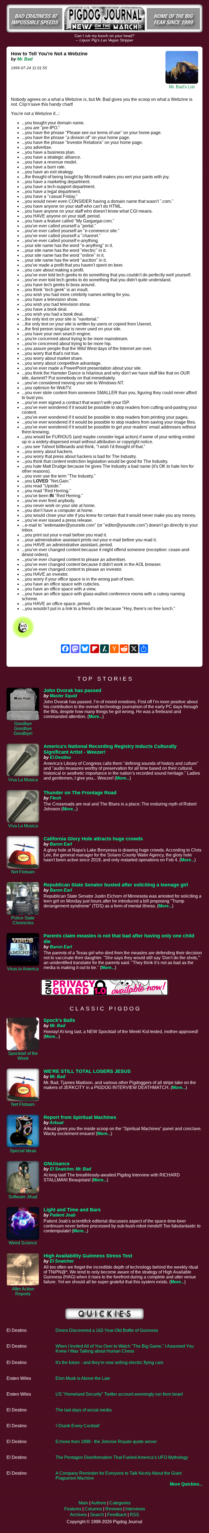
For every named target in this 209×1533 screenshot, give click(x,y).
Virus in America (23, 969)
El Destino (60, 757)
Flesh (55, 798)
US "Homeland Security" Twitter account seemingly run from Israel (119, 1394)
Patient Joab (63, 1215)
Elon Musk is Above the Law (83, 1378)
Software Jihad (22, 1196)
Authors (98, 1503)
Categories (120, 1503)
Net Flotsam (23, 872)
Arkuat (56, 1122)
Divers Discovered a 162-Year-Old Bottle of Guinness (107, 1330)
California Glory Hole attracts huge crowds (93, 838)
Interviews (135, 1509)
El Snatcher (62, 1261)
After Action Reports (23, 1291)
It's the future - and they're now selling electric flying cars (109, 1362)
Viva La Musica (23, 779)
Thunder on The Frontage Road (80, 792)
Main (83, 1503)
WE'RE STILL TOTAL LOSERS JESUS (87, 1071)
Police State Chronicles (23, 920)
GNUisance (57, 1163)
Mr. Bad (25, 59)
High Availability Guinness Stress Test (88, 1256)
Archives (78, 1514)
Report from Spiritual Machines (80, 1117)
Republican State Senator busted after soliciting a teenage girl (116, 885)
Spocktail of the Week (23, 1056)
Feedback (117, 1514)
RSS (134, 1514)
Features (72, 1509)
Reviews (113, 1509)
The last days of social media (84, 1410)
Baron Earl (61, 844)
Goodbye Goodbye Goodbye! (23, 728)
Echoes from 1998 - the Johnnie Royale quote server (106, 1441)
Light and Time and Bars (72, 1209)
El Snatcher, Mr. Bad (70, 1169)
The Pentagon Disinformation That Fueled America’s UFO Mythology (122, 1457)
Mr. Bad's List (182, 87)
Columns (93, 1509)
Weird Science (23, 1243)
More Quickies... (186, 1484)
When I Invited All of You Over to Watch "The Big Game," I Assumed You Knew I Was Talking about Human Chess (125, 1348)
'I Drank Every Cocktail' (78, 1425)
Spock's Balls (59, 1020)
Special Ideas (23, 1150)
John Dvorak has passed (72, 690)
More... (95, 716)
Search (97, 1514)
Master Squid (63, 695)
